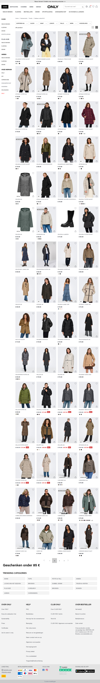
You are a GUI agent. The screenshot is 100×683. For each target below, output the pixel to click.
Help (28, 604)
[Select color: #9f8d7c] (41, 273)
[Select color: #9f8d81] (60, 520)
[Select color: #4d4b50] (39, 273)
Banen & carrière (80, 614)
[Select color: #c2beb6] (83, 133)
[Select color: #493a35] (58, 484)
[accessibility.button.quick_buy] (33, 56)
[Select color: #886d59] (37, 449)
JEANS (6, 579)
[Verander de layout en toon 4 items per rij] (97, 27)
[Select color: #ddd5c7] (39, 449)
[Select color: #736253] (37, 98)
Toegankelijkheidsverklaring (34, 661)
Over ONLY (6, 604)
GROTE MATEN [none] (14, 7)
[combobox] (22, 23)
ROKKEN (79, 588)
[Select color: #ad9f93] (16, 98)
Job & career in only (7, 633)
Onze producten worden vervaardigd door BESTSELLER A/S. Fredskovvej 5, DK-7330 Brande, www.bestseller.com (84, 631)
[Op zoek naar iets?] (82, 6)
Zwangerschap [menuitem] (60, 12)
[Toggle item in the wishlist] (33, 33)
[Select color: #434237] (39, 133)
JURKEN (6, 593)
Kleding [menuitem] (18, 12)
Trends (30, 18)
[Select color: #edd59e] (60, 308)
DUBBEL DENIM (57, 583)
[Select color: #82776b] (79, 63)
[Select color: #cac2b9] (18, 63)
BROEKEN (31, 583)
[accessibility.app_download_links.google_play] (80, 673)
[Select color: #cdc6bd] (41, 133)
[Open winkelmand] (97, 7)
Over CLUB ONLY (56, 609)
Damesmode (23, 18)
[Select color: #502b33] (79, 133)
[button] (50, 1)
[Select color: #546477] (58, 308)
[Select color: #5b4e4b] (16, 555)
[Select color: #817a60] (81, 520)
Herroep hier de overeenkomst (35, 618)
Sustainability (5, 618)
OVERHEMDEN (32, 593)
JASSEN (78, 579)
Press (3, 623)
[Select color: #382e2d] (39, 63)
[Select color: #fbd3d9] (62, 308)
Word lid (53, 618)
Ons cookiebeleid (31, 656)
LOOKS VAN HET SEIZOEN (12, 583)
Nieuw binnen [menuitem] (7, 12)
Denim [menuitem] (37, 12)
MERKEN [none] (38, 7)
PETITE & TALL (56, 579)
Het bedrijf (78, 609)
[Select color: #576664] (16, 63)
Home (17, 18)
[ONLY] (53, 7)
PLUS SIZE (7, 588)
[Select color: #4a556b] (60, 484)
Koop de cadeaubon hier (8, 614)
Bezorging (29, 623)
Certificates (4, 628)
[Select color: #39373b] (89, 520)
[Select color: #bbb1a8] (41, 98)
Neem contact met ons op (34, 637)
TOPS (30, 579)
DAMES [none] (5, 7)
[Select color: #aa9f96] (16, 485)
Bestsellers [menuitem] (28, 12)
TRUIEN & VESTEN (82, 583)
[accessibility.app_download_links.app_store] (90, 673)
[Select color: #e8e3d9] (60, 133)
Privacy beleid (30, 651)
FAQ (27, 609)
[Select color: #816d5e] (62, 484)
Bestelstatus (29, 614)
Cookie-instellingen (50, 681)
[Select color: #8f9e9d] (84, 133)
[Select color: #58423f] (37, 520)
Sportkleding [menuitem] (47, 12)
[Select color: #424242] (16, 203)
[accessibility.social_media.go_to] (43, 670)
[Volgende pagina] (69, 560)
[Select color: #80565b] (86, 520)
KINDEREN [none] (24, 7)
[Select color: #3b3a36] (60, 168)
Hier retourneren (31, 628)
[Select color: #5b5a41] (16, 414)
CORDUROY (32, 588)
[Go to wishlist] (93, 7)
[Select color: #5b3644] (83, 520)
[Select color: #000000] (19, 63)
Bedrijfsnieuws (79, 618)
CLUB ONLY (55, 604)
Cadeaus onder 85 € (39, 18)
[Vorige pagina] (45, 560)
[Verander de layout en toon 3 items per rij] (93, 27)
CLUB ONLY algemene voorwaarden (62, 623)
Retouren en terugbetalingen (34, 633)
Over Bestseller (83, 604)
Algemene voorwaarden (33, 642)
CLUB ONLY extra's (56, 614)
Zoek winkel (79, 623)
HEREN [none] (31, 7)
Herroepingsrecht (31, 647)
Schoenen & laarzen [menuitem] (76, 12)
